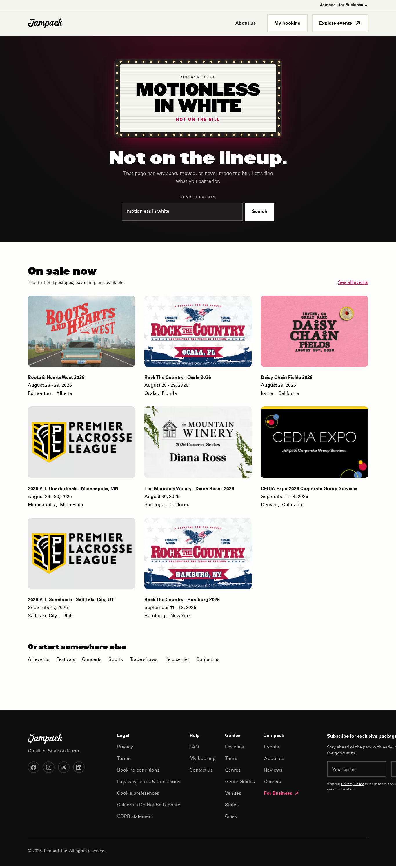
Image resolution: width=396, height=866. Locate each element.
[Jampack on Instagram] (49, 767)
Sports (115, 659)
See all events (353, 282)
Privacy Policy (352, 784)
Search (259, 211)
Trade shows (143, 659)
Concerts (91, 659)
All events (38, 659)
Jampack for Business (344, 5)
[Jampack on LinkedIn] (79, 767)
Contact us (207, 659)
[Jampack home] (45, 23)
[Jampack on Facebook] (33, 767)
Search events (198, 197)
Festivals (65, 659)
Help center (176, 659)
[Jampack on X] (64, 767)
